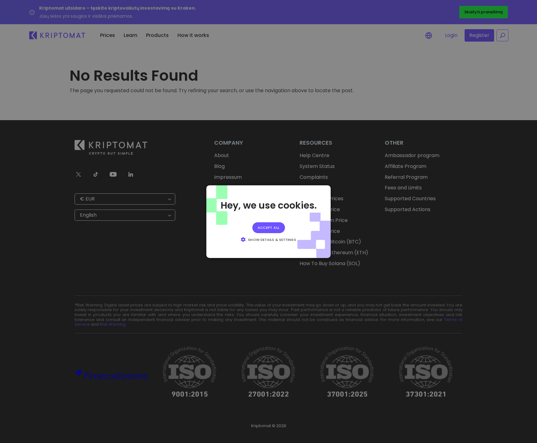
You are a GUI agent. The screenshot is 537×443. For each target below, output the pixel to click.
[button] (268, 239)
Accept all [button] (269, 227)
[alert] (268, 221)
